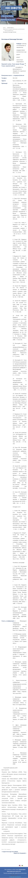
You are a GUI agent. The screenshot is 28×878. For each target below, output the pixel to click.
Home (4, 27)
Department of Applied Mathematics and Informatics (14, 29)
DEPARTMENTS (10, 27)
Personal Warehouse (9, 30)
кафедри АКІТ (14, 875)
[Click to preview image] (8, 52)
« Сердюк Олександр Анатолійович (10, 851)
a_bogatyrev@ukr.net (18, 75)
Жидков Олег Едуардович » (20, 853)
